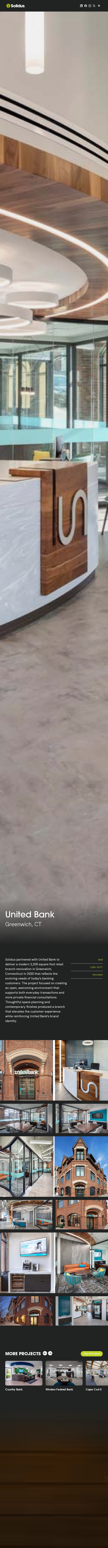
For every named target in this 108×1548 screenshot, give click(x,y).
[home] (15, 5)
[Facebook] (85, 5)
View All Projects (91, 1353)
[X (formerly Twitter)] (94, 5)
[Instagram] (90, 5)
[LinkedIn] (81, 5)
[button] (99, 5)
